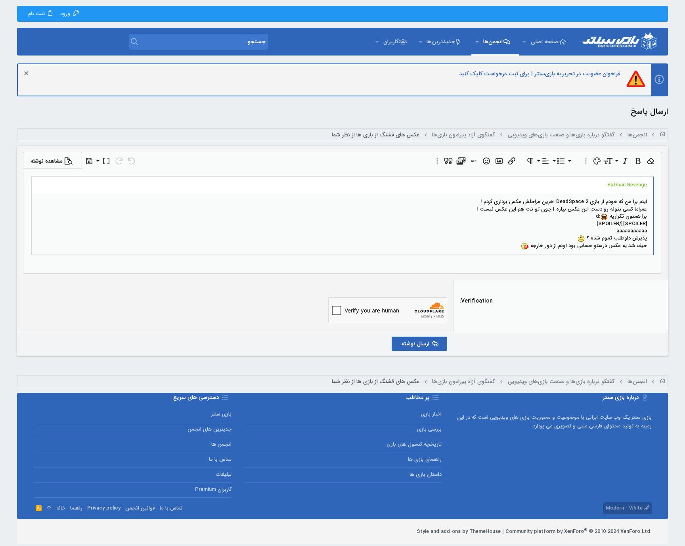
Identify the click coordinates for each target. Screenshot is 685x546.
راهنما (76, 508)
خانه (60, 508)
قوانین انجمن (140, 508)
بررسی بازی (429, 429)
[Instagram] (60, 532)
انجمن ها (221, 444)
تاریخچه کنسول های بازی (414, 444)
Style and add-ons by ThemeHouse (459, 531)
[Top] (49, 508)
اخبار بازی (431, 414)
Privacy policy (104, 508)
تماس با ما (220, 459)
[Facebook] (72, 532)
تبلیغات (224, 474)
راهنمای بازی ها (425, 459)
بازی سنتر (221, 414)
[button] (524, 42)
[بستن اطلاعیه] (27, 74)
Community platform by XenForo (578, 531)
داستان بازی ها (425, 474)
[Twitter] (48, 532)
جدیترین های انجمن (210, 429)
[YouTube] (36, 532)
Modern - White (625, 508)
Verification (477, 301)
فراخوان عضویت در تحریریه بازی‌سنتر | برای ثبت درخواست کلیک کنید (539, 73)
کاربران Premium (213, 489)
